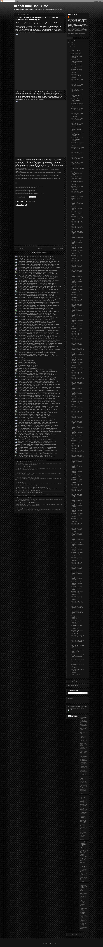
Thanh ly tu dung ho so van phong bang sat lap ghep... (77, 369)
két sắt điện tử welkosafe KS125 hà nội (25, 497)
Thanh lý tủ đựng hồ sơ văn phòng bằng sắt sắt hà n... (77, 544)
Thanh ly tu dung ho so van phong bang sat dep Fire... (76, 330)
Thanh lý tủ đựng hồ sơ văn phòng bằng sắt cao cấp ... (76, 271)
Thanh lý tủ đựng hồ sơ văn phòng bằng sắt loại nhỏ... (76, 403)
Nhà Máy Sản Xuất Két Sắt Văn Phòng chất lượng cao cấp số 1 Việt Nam (35, 444)
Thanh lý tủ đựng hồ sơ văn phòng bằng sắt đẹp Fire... (76, 335)
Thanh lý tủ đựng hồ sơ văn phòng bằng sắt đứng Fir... (76, 345)
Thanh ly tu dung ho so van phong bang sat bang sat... (76, 257)
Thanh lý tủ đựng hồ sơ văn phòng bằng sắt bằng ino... (76, 252)
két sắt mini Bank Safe (31, 6)
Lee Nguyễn (72, 17)
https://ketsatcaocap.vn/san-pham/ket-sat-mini (26, 189)
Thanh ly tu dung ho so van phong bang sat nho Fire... (76, 520)
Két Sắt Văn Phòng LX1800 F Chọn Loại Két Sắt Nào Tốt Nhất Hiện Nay (35, 457)
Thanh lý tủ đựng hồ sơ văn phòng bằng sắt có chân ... (77, 315)
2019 (71, 49)
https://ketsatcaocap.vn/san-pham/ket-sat (25, 190)
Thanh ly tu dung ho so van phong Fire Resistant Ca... (76, 617)
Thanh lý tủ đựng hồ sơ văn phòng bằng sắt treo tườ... (76, 554)
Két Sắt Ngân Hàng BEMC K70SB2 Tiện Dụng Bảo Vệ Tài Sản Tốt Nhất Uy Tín (37, 302)
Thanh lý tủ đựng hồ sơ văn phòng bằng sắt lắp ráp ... (77, 384)
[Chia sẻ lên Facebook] (34, 197)
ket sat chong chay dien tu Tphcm (24, 461)
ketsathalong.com (81, 28)
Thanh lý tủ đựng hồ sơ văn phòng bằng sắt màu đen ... (76, 476)
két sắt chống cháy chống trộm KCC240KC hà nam (28, 508)
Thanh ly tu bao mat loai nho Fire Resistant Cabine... (77, 95)
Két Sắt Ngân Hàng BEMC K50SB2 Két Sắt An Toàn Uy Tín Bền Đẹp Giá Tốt (36, 289)
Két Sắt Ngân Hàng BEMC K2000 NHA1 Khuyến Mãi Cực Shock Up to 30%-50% (37, 393)
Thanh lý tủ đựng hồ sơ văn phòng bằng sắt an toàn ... (77, 242)
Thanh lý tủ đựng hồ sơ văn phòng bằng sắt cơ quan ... (77, 325)
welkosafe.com (82, 33)
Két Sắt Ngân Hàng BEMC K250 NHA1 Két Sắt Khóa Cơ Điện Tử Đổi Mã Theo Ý (37, 337)
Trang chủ (39, 248)
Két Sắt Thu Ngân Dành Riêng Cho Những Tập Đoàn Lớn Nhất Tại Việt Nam (36, 425)
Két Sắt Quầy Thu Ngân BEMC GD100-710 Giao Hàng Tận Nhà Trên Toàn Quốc (37, 261)
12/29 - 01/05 (74, 51)
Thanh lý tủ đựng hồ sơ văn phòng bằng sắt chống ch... (76, 306)
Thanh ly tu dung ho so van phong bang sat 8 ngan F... (77, 228)
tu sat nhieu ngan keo (21, 482)
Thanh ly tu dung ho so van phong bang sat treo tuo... (76, 549)
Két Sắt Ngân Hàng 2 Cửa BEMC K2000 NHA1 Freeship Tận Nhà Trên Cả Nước (37, 406)
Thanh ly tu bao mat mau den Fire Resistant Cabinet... (77, 134)
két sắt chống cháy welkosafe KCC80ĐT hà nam (27, 502)
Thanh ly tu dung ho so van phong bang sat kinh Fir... (76, 359)
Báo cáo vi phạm (73, 685)
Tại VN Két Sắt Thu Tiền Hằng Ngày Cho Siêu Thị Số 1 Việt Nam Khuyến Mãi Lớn (38, 431)
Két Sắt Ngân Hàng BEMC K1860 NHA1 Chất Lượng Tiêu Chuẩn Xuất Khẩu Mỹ (37, 387)
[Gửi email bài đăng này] (29, 197)
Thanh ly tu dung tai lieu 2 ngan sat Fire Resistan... (77, 666)
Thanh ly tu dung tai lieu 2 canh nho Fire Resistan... (77, 647)
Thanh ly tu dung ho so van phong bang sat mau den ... (76, 471)
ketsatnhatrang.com (81, 29)
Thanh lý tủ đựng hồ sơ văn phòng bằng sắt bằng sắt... (76, 262)
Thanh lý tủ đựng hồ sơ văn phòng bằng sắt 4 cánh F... (77, 203)
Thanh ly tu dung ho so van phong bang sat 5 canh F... (77, 218)
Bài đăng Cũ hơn (58, 248)
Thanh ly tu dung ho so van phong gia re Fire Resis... (77, 598)
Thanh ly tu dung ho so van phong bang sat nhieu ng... (76, 510)
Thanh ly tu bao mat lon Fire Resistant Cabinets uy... (77, 105)
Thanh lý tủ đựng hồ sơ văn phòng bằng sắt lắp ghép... (77, 374)
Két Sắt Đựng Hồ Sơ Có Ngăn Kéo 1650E (27, 365)
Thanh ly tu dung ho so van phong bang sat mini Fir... (76, 491)
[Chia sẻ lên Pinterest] (35, 197)
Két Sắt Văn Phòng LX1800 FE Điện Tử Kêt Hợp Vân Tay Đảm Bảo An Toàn (36, 453)
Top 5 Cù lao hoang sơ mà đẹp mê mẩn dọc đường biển (83, 844)
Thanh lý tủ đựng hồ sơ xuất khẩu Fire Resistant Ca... (76, 632)
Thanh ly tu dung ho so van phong (30, 26)
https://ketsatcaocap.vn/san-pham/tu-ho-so (25, 187)
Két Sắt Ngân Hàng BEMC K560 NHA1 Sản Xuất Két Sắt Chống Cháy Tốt (35, 378)
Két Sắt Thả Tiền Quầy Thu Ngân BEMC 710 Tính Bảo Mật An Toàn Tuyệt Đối (36, 277)
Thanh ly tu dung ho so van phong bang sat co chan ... (77, 310)
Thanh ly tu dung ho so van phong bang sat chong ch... (76, 296)
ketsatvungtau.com (82, 30)
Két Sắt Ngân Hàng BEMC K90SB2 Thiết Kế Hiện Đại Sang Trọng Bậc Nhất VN (37, 318)
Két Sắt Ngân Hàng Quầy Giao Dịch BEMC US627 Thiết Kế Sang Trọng (35, 419)
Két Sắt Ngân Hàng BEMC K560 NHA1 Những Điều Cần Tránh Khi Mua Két (36, 374)
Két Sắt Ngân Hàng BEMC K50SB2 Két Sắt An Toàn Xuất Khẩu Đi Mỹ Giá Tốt (36, 292)
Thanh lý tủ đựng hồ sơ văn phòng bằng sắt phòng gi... (76, 534)
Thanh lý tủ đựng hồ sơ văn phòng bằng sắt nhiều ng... (76, 515)
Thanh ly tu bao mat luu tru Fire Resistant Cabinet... (77, 115)
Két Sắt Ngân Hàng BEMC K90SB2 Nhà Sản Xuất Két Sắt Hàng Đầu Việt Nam (37, 311)
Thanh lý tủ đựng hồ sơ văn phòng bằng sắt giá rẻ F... (77, 354)
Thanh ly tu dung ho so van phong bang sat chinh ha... (76, 286)
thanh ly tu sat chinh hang (22, 472)
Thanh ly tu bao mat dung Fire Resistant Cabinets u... (77, 149)
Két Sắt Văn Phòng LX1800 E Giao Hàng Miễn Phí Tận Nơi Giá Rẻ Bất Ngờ (36, 450)
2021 (71, 44)
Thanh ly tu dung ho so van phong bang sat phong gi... (76, 530)
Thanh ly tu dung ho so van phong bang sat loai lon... (76, 388)
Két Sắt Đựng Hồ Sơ (21, 359)
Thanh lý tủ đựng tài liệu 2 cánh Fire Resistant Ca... (77, 661)
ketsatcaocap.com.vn (73, 33)
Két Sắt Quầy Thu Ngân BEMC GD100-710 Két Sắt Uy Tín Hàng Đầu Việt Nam (37, 258)
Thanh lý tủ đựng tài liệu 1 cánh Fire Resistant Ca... (77, 642)
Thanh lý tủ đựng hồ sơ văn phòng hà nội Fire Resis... (77, 612)
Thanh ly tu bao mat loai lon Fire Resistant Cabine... (77, 86)
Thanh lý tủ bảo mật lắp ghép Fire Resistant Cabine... (77, 178)
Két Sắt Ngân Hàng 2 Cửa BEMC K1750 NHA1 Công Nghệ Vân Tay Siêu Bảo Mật (37, 397)
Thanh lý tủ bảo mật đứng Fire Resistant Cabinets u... (77, 154)
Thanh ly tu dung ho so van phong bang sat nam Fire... (76, 500)
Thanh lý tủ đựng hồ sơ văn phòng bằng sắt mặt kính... (76, 422)
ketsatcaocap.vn (23, 168)
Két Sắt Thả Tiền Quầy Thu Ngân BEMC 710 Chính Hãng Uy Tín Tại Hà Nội (36, 270)
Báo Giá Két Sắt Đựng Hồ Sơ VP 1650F (26, 368)
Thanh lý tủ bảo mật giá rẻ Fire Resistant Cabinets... (77, 163)
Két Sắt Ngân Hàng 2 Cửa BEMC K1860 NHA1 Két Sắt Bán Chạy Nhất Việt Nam (37, 400)
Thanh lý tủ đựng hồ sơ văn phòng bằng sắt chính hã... (76, 291)
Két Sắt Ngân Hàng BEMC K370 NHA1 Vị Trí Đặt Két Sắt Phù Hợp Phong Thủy (37, 355)
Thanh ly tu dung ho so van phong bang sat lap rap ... (77, 379)
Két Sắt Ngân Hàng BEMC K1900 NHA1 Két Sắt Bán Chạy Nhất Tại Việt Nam (36, 390)
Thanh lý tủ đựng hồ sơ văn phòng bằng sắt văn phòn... (76, 564)
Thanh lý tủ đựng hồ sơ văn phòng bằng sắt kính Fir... (76, 364)
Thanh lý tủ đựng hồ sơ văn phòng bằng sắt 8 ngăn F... (77, 233)
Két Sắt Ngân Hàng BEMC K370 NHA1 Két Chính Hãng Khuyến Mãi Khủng (36, 352)
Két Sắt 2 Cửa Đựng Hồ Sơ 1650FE (25, 362)
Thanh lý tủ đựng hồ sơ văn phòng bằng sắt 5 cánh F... (77, 223)
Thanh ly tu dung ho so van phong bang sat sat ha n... (77, 539)
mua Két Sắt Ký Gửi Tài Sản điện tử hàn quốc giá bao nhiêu (83, 910)
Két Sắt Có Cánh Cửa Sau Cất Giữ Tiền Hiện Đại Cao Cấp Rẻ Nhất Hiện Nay (36, 422)
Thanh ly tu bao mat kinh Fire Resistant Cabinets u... (77, 168)
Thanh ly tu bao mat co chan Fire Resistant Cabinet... (76, 56)
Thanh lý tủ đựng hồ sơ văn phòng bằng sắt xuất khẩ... (76, 593)
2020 (71, 46)
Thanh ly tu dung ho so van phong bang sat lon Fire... (77, 408)
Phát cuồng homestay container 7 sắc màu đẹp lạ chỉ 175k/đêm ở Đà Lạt (78, 708)
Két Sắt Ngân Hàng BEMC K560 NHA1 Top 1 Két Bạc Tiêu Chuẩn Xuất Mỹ (36, 371)
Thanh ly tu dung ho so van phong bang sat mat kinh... (76, 418)
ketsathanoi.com (72, 29)
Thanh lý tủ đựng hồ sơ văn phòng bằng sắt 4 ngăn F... (77, 213)
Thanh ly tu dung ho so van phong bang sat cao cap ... (76, 267)
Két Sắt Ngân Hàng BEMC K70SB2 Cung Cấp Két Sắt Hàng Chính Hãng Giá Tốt (37, 299)
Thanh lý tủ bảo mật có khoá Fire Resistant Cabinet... (76, 71)
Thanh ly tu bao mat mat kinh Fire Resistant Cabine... (77, 125)
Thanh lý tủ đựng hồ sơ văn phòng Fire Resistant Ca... (76, 622)
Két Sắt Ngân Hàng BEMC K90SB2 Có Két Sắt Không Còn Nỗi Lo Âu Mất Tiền (37, 314)
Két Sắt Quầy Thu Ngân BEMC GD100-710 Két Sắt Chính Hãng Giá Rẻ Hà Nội (37, 264)
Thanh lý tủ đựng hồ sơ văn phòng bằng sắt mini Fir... (76, 495)
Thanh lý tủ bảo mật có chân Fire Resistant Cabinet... (76, 61)
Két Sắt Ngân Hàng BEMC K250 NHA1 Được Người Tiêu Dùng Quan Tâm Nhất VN (38, 343)
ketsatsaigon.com (72, 30)
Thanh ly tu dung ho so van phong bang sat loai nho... (76, 398)
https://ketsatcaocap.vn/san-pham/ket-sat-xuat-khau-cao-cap (29, 193)
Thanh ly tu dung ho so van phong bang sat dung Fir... (76, 340)
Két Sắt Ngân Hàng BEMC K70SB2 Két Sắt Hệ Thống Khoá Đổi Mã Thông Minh (37, 295)
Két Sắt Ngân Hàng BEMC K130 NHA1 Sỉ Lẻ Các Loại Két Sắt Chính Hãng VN (37, 324)
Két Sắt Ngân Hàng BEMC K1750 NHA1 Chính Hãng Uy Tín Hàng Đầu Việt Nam (37, 384)
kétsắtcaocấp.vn (72, 19)
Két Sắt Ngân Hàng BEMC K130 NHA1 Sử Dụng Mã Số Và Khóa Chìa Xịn (35, 321)
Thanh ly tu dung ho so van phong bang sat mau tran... (76, 481)
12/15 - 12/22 (74, 675)
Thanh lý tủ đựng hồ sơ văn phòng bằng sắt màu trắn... (76, 486)
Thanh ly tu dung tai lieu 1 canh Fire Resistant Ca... (77, 637)
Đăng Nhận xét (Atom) (41, 252)
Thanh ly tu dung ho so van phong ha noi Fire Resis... (77, 608)
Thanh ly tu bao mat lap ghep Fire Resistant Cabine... (77, 173)
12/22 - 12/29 (74, 53)
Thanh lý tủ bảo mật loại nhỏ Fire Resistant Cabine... (77, 100)
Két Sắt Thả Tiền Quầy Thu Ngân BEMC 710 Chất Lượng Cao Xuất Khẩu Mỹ (36, 273)
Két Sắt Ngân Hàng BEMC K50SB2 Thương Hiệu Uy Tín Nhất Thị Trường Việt (37, 283)
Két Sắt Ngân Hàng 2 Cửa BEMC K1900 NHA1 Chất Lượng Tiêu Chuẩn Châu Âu (37, 403)
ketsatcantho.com (72, 28)
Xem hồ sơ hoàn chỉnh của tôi (75, 35)
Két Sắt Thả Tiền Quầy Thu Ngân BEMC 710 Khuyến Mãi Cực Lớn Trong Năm (37, 280)
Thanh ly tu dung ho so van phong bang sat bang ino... (76, 247)
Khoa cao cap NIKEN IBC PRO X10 (24, 466)
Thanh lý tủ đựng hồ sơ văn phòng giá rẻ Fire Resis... (77, 603)
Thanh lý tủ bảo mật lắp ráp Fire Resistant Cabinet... (77, 81)
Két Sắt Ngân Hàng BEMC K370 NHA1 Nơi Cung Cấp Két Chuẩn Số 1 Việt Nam (37, 349)
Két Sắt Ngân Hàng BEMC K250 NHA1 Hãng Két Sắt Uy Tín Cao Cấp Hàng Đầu (37, 333)
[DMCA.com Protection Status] (72, 717)
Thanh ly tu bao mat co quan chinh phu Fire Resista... (76, 76)
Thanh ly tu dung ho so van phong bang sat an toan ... (77, 237)
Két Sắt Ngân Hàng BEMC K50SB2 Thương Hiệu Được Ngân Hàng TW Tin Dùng (38, 286)
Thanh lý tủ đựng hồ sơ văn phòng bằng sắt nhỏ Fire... (76, 525)
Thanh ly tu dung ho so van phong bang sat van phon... (76, 559)
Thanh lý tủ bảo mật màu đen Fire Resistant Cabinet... (77, 139)
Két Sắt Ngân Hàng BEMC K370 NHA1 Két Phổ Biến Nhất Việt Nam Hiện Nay (36, 346)
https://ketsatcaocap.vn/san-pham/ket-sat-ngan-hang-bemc (29, 186)
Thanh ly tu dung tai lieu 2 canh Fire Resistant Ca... (77, 656)
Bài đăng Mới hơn (20, 248)
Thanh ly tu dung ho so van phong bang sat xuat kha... (76, 588)
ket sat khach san (82, 681)
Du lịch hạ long (83, 866)
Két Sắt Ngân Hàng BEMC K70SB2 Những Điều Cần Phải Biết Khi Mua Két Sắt (37, 305)
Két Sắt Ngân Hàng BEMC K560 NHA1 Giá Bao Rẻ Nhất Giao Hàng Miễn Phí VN (37, 381)
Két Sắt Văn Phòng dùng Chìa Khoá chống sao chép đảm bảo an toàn (34, 438)
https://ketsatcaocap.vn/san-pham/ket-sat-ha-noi (26, 192)
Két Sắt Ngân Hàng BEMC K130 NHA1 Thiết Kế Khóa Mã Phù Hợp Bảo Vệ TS (37, 330)
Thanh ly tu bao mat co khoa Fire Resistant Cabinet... (76, 66)
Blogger (58, 943)
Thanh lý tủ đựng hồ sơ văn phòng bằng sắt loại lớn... (76, 393)
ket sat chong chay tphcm (74, 701)
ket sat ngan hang (72, 681)
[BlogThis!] (31, 197)
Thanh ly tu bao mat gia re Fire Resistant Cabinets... (77, 159)
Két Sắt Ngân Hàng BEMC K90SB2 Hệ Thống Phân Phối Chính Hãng (34, 308)
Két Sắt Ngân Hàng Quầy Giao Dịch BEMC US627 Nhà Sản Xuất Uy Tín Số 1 (36, 412)
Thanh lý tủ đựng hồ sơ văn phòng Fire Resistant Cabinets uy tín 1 (32, 487)
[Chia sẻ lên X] (32, 197)
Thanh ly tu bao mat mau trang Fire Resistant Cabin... (77, 144)
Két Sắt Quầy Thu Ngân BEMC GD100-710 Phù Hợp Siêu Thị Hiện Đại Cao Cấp (37, 267)
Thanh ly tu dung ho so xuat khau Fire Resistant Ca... (76, 627)
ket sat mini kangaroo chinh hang (76, 199)
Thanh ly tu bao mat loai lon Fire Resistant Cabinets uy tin (29, 492)
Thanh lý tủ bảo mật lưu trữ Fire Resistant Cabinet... (77, 120)
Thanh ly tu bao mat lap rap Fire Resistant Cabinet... (77, 183)
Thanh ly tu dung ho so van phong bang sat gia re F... (77, 349)
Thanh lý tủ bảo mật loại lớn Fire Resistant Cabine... (77, 90)
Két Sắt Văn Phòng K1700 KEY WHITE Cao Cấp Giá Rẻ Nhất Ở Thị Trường (36, 434)
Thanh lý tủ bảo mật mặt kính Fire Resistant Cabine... (77, 129)
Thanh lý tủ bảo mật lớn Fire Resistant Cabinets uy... (77, 110)
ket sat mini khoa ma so (77, 196)
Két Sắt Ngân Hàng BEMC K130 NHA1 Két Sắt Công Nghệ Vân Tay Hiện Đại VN (37, 327)
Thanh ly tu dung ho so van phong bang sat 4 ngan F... (77, 208)
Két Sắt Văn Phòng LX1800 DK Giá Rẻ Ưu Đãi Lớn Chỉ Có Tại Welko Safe (35, 447)
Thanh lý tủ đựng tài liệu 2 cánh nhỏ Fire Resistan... (77, 651)
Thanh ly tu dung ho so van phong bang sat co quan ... (77, 320)
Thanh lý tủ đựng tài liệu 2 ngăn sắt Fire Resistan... (77, 671)
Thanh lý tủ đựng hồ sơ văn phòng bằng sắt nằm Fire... (76, 505)
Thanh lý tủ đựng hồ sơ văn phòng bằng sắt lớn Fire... (77, 413)
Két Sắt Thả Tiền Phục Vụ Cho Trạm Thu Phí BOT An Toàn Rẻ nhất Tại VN (36, 428)
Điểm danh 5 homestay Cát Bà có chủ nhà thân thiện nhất (83, 886)
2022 (71, 42)
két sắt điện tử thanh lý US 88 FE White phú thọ (27, 477)
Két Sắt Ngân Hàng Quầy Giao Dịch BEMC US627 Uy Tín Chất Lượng (34, 415)
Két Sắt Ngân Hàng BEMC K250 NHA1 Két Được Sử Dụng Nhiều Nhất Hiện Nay (37, 340)
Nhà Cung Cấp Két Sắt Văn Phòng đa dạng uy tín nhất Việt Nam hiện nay (35, 441)
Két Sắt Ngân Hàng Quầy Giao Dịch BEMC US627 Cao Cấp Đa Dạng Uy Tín (36, 409)
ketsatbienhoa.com (72, 32)
